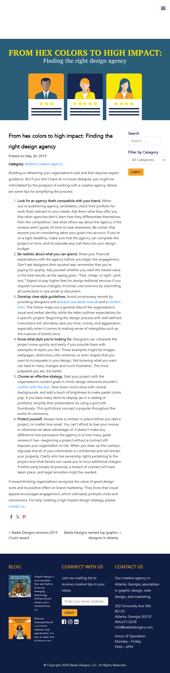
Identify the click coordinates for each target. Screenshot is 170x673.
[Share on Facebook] (11, 517)
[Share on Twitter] (17, 517)
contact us (17, 506)
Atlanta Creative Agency (44, 164)
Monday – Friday (128, 641)
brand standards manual (79, 302)
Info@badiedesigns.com (134, 627)
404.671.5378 (126, 622)
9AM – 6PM (124, 646)
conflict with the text (33, 387)
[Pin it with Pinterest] (24, 517)
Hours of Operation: (130, 636)
